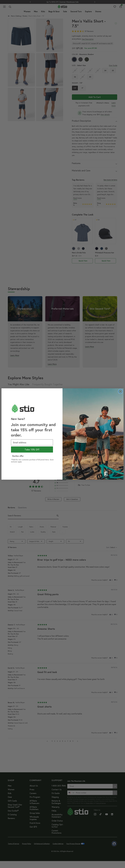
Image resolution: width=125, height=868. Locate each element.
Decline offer (18, 456)
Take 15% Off (32, 449)
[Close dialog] (120, 391)
